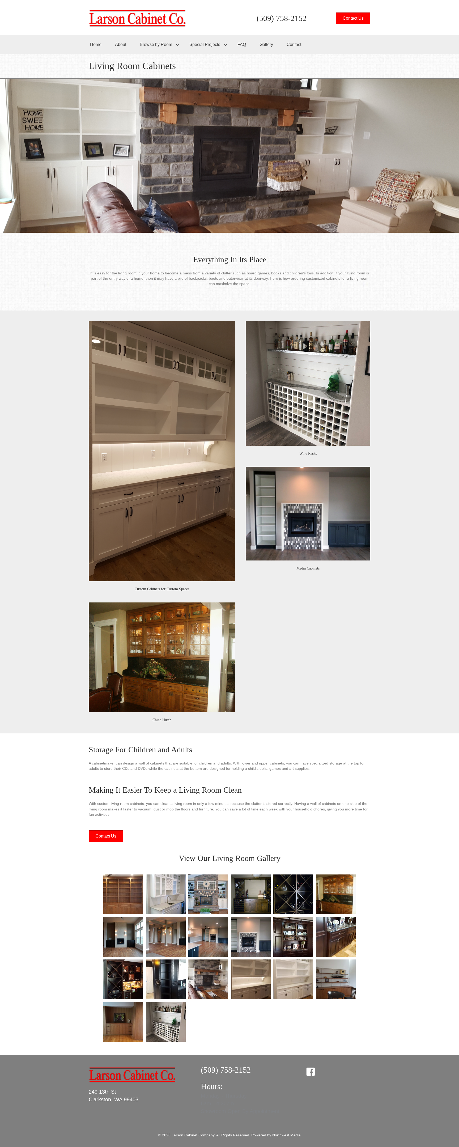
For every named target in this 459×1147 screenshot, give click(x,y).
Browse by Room (156, 44)
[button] (177, 44)
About (120, 44)
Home (95, 44)
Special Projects (204, 44)
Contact (294, 44)
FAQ (241, 44)
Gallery (266, 44)
